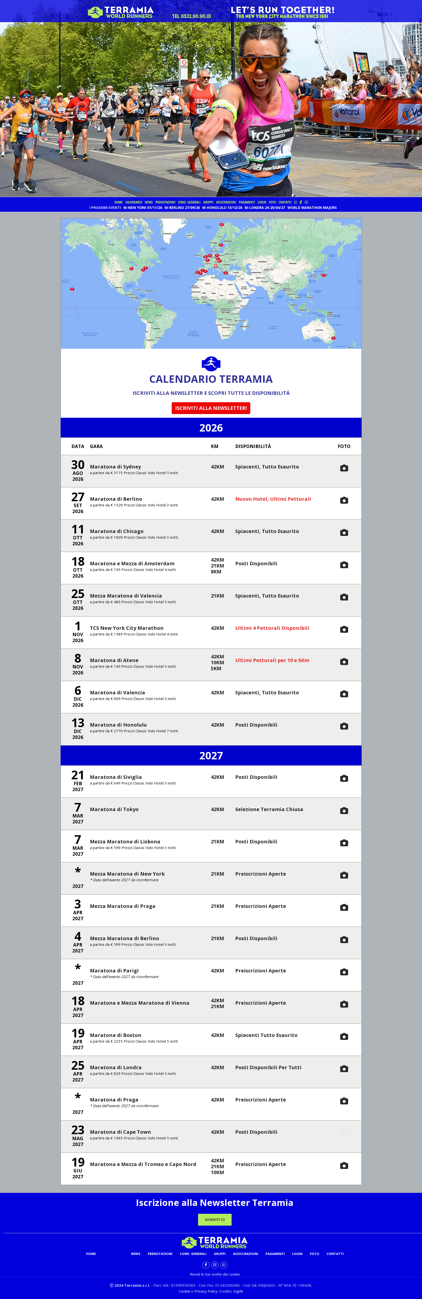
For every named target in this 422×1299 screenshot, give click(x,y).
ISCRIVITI (212, 1219)
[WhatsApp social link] (223, 1265)
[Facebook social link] (206, 1265)
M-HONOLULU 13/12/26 (222, 207)
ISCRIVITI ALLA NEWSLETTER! (211, 408)
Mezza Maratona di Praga (122, 906)
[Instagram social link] (215, 1265)
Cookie (185, 1291)
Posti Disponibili (256, 563)
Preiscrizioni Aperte (260, 873)
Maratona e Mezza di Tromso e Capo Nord (143, 1164)
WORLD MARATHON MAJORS (312, 207)
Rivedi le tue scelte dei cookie (215, 1274)
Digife (238, 1291)
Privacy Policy (206, 1291)
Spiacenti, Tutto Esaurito (267, 466)
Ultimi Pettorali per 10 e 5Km (272, 660)
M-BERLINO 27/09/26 (182, 207)
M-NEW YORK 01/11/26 (142, 207)
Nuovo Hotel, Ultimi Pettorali (273, 499)
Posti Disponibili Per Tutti (268, 1067)
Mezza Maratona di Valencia (126, 595)
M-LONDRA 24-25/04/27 (265, 207)
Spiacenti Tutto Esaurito (266, 1035)
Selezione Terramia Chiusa (269, 809)
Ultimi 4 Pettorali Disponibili (272, 628)
